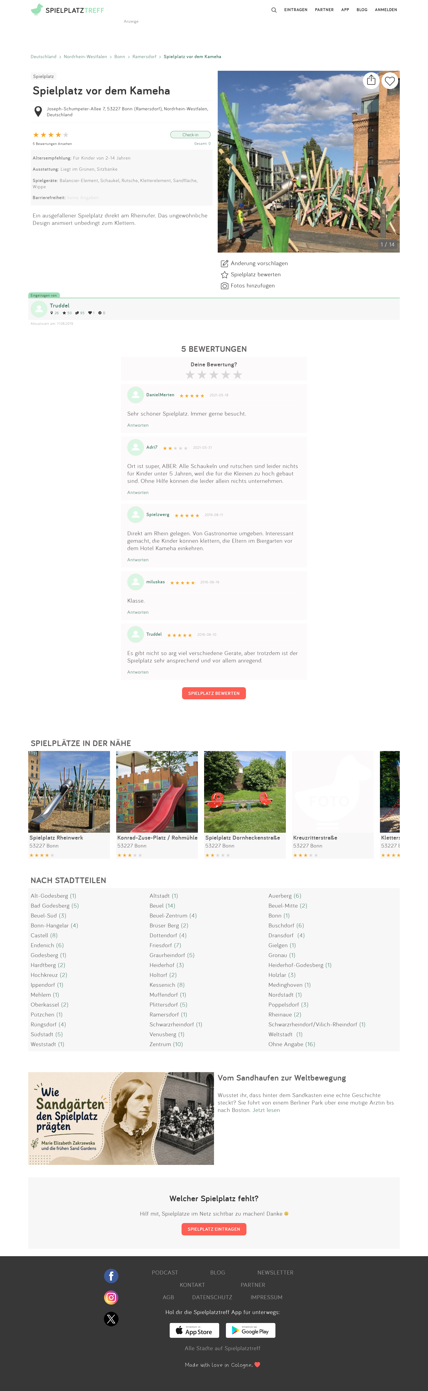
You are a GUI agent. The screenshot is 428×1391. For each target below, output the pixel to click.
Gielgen (278, 945)
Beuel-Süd (44, 915)
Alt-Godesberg (49, 895)
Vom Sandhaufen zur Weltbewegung (282, 1077)
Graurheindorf (167, 955)
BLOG (362, 10)
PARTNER (324, 10)
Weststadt (43, 1044)
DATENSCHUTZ (212, 1297)
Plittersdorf (164, 1004)
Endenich (42, 945)
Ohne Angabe (285, 1044)
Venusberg (163, 1034)
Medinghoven (285, 984)
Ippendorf (43, 984)
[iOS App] (194, 1335)
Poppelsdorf (283, 1004)
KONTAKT (192, 1284)
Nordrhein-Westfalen (85, 56)
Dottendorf (163, 935)
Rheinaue (280, 1014)
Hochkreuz (44, 974)
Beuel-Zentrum (168, 915)
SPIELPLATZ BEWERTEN (214, 693)
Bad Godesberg (50, 905)
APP (345, 10)
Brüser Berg (164, 925)
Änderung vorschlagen (259, 263)
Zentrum (160, 1044)
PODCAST (165, 1272)
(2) (303, 905)
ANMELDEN (386, 10)
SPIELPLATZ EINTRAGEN (214, 1229)
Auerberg (280, 895)
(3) (62, 915)
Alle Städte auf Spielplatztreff (223, 1348)
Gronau (277, 955)
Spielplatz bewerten (256, 274)
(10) (178, 1044)
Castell (39, 935)
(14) (170, 905)
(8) (54, 935)
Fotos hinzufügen (253, 285)
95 (82, 312)
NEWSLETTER (276, 1272)
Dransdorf (281, 935)
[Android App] (250, 1335)
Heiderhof (162, 964)
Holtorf (158, 974)
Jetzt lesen (266, 1109)
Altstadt (160, 895)
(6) (297, 895)
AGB (168, 1297)
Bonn (119, 56)
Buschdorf (281, 925)
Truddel (60, 305)
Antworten (138, 425)
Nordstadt (281, 994)
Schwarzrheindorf (172, 1024)
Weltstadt (281, 1034)
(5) (75, 905)
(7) (177, 945)
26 (57, 312)
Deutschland (44, 56)
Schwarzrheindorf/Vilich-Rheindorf (312, 1024)
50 (69, 312)
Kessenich (162, 984)
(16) (310, 1044)
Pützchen (42, 1014)
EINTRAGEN (296, 10)
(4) (193, 915)
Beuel (157, 905)
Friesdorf (161, 945)
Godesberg (44, 955)
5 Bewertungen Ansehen (52, 143)
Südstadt (42, 1034)
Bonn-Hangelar (50, 925)
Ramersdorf (145, 56)
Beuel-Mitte (283, 905)
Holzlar (277, 974)
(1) (73, 895)
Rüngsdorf (44, 1024)
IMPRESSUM (267, 1297)
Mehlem (41, 994)
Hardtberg (43, 964)
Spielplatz (43, 76)
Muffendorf (164, 994)
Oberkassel (45, 1004)
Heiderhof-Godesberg (295, 964)
